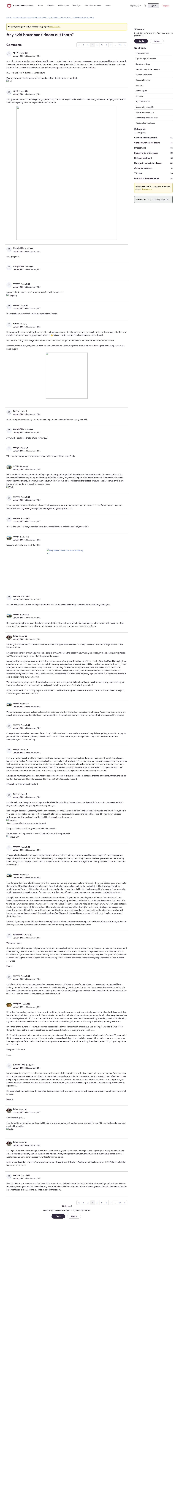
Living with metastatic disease (153, 163)
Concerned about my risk (153, 137)
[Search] (145, 5)
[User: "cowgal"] (9, 467)
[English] (20, 6)
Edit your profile (142, 53)
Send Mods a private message (148, 69)
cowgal (16, 466)
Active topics (141, 91)
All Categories (140, 133)
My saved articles (143, 101)
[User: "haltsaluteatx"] (9, 935)
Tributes (153, 173)
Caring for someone (153, 168)
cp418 (15, 52)
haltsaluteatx (18, 934)
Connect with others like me (153, 142)
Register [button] (74, 1216)
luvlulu (15, 636)
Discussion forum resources (153, 178)
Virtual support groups (145, 112)
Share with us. (54, 27)
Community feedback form (147, 117)
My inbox (139, 96)
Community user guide (145, 107)
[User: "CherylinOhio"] (9, 249)
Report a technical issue (145, 123)
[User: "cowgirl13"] (9, 1004)
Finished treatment (153, 158)
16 (120, 45)
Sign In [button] (58, 1216)
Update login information (146, 58)
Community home (143, 80)
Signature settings (143, 64)
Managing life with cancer (153, 153)
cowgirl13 (17, 1003)
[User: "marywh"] (9, 285)
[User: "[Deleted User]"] (9, 1066)
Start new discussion (144, 74)
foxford (16, 323)
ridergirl (16, 305)
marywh (16, 283)
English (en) (134, 6)
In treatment (153, 148)
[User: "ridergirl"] (9, 306)
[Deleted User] (19, 1064)
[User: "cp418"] (9, 54)
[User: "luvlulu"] (9, 637)
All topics (139, 85)
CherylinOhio (18, 248)
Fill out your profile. (161, 199)
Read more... (147, 189)
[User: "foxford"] (9, 324)
